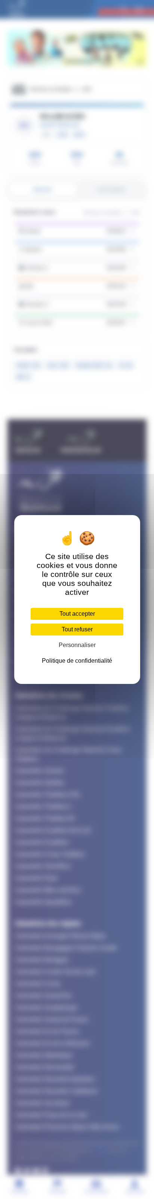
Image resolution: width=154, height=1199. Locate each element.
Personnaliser (77, 645)
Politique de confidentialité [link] (77, 660)
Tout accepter (77, 614)
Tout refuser (77, 629)
